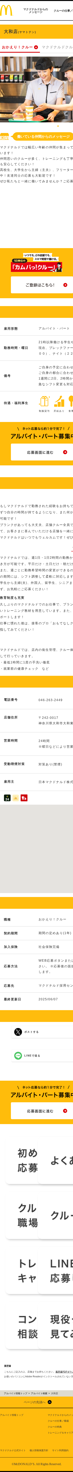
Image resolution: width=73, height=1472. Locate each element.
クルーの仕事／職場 (58, 1421)
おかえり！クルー (17, 47)
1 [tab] (58, 126)
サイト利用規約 (60, 1450)
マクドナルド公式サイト (13, 1450)
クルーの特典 (55, 1426)
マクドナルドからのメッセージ (35, 10)
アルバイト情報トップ (11, 1415)
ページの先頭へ (35, 1402)
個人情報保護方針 (39, 1450)
